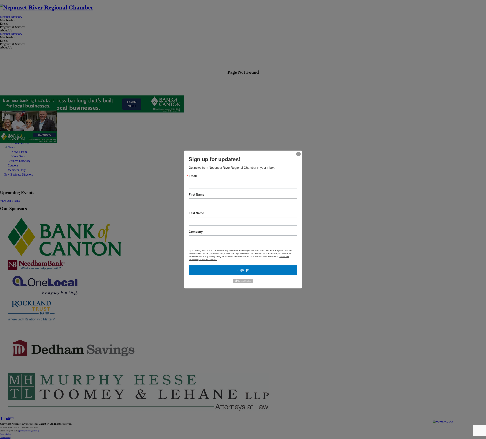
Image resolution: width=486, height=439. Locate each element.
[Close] (298, 154)
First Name (196, 194)
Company (196, 231)
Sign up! (243, 270)
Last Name (196, 213)
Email (193, 175)
